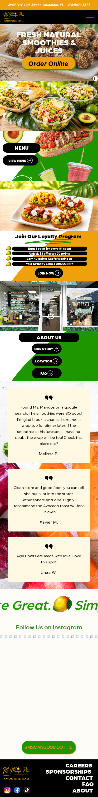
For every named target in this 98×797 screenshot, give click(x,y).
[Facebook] (17, 790)
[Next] (90, 40)
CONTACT (79, 777)
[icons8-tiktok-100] (27, 790)
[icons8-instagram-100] (7, 790)
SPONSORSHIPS (68, 771)
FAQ (88, 783)
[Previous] (7, 40)
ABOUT (82, 789)
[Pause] (95, 78)
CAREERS (78, 764)
